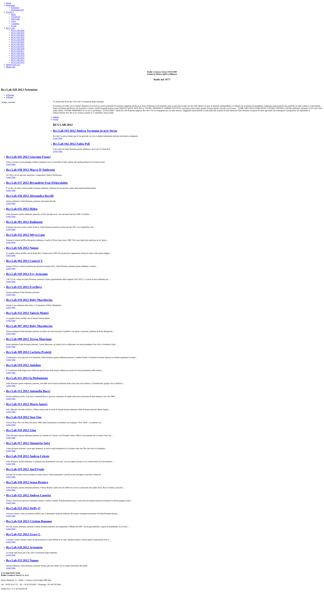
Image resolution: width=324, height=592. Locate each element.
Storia (13, 14)
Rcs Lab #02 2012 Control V (24, 261)
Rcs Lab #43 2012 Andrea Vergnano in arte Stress (85, 130)
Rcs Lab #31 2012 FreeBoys (24, 287)
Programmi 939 (17, 10)
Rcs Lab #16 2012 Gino (21, 430)
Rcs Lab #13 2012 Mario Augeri (26, 404)
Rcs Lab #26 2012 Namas (22, 247)
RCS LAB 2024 (17, 35)
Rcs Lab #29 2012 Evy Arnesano (27, 274)
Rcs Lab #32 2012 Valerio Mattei (27, 313)
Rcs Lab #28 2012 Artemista (24, 547)
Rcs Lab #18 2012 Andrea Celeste (27, 456)
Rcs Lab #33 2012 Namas (22, 560)
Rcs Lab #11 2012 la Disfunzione (27, 378)
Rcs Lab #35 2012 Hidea (21, 208)
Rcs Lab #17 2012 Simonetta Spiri (28, 443)
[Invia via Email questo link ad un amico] (9, 97)
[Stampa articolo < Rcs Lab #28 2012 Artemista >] (10, 95)
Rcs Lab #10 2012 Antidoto (23, 365)
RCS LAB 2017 (17, 51)
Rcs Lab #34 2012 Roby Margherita (29, 300)
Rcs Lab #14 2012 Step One (24, 417)
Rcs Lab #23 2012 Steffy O (23, 508)
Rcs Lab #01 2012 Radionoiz (24, 222)
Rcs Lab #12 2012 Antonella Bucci (28, 391)
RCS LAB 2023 (17, 37)
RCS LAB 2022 (17, 42)
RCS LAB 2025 (17, 33)
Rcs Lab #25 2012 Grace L (23, 534)
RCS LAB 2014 (17, 58)
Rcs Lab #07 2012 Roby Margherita (29, 326)
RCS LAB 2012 (17, 62)
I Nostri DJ (15, 17)
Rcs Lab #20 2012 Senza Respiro (27, 482)
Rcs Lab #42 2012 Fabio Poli (71, 143)
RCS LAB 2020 (17, 39)
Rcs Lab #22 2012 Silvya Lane (25, 234)
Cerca (13, 21)
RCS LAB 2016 (17, 53)
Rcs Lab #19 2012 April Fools (25, 469)
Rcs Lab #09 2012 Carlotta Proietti (28, 352)
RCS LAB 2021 (17, 44)
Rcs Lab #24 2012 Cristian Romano (29, 521)
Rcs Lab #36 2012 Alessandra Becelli (30, 195)
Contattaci (15, 24)
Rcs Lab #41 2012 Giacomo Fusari (28, 156)
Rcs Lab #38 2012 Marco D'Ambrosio (30, 169)
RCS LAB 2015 (17, 55)
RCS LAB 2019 (17, 46)
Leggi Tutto (57, 138)
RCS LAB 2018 (17, 49)
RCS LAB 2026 (17, 30)
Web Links (15, 19)
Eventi (13, 26)
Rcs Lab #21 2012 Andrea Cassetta (28, 495)
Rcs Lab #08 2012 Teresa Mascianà (29, 339)
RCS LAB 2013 (17, 60)
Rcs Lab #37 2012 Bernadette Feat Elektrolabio (37, 182)
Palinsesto (15, 8)
